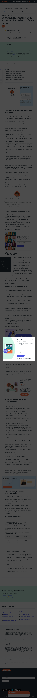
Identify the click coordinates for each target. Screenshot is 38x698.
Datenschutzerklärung (27, 358)
